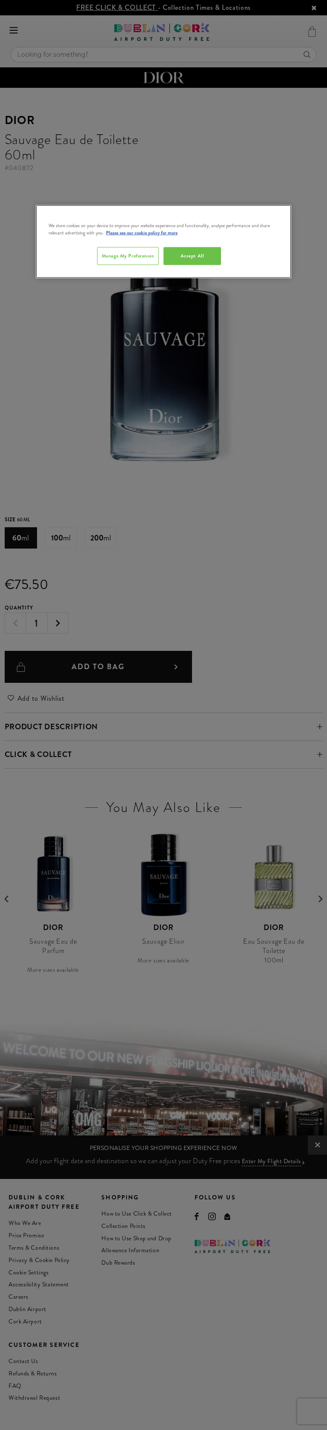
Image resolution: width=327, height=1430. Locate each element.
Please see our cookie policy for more (142, 232)
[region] (163, 241)
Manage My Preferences (128, 255)
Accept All (192, 255)
